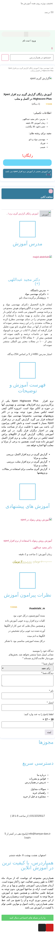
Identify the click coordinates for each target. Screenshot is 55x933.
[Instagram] (42, 927)
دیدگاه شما (47, 673)
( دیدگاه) (36, 104)
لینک (48, 174)
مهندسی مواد (44, 68)
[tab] (27, 213)
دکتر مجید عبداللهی (42, 547)
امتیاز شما (47, 663)
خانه (52, 68)
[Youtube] (49, 927)
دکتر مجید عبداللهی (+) (24, 281)
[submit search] (5, 57)
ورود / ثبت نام (29, 40)
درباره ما (41, 775)
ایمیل (50, 702)
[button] (26, 34)
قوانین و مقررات (37, 778)
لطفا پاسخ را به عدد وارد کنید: (38, 714)
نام (51, 691)
